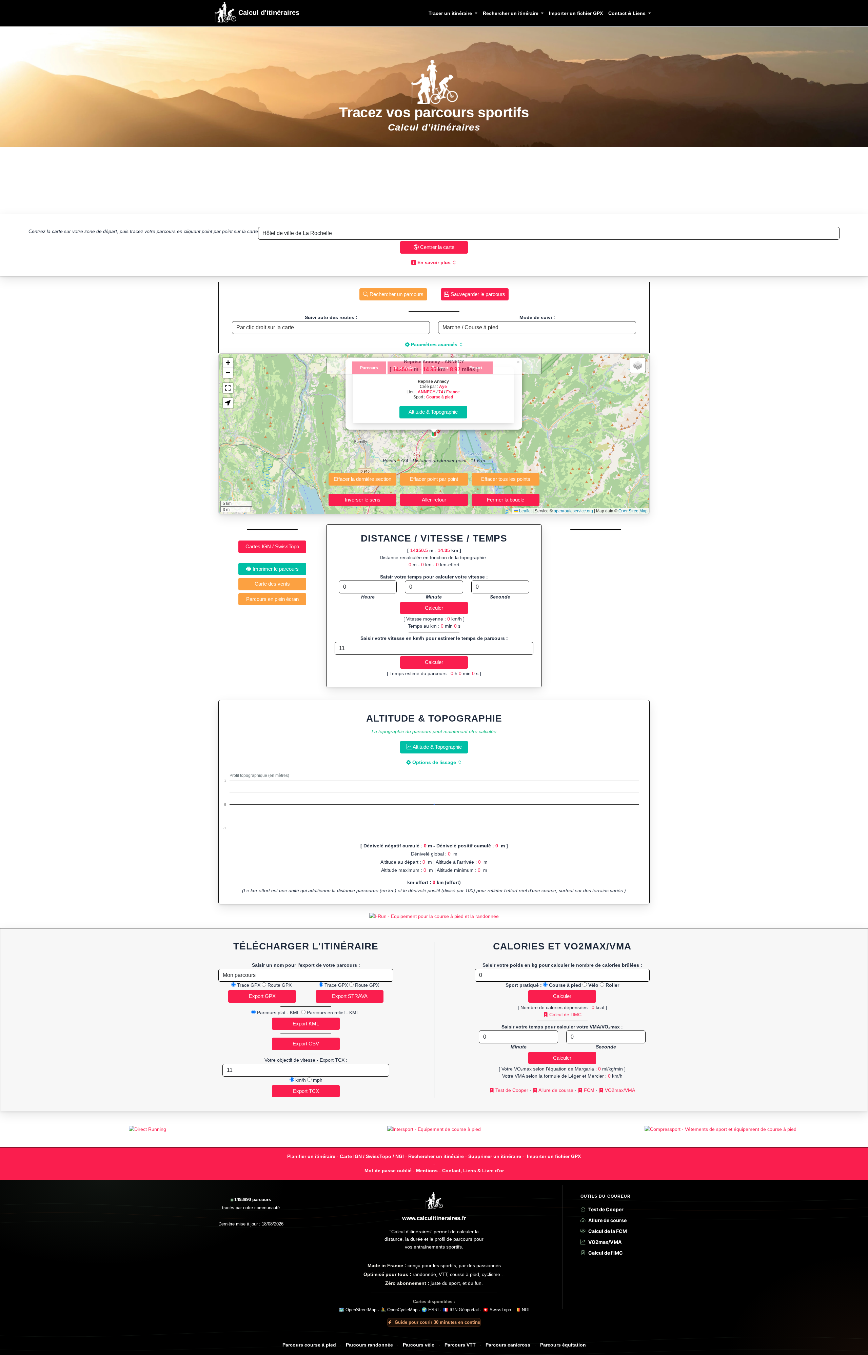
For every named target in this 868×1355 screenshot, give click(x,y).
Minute (434, 597)
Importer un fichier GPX (576, 13)
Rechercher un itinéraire (436, 1156)
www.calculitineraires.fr (434, 1218)
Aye (443, 386)
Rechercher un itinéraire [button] (511, 13)
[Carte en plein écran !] (228, 388)
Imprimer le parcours (275, 569)
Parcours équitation (563, 1345)
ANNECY (426, 392)
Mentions (427, 1170)
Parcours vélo (419, 1345)
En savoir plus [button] (434, 262)
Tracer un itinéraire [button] (451, 13)
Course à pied (439, 397)
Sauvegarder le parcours (477, 294)
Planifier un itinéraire (311, 1156)
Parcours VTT (460, 1345)
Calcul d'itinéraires (267, 12)
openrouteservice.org (573, 511)
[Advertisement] (434, 180)
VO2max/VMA (619, 1090)
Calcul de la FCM (607, 1231)
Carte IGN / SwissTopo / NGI (372, 1156)
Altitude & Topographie (437, 747)
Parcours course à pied (309, 1345)
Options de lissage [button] (434, 762)
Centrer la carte (436, 247)
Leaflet (525, 511)
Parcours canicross (508, 1345)
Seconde (500, 597)
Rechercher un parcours (395, 294)
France (453, 392)
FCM (588, 1090)
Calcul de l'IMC (564, 1014)
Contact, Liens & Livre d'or (473, 1170)
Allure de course (555, 1090)
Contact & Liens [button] (627, 13)
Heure (368, 597)
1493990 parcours (252, 1199)
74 (440, 392)
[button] (434, 434)
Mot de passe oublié (388, 1170)
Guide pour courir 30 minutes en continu (437, 1322)
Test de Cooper (511, 1090)
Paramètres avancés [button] (434, 344)
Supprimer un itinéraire (494, 1156)
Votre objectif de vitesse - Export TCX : (305, 1060)
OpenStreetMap (633, 511)
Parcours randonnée (369, 1345)
